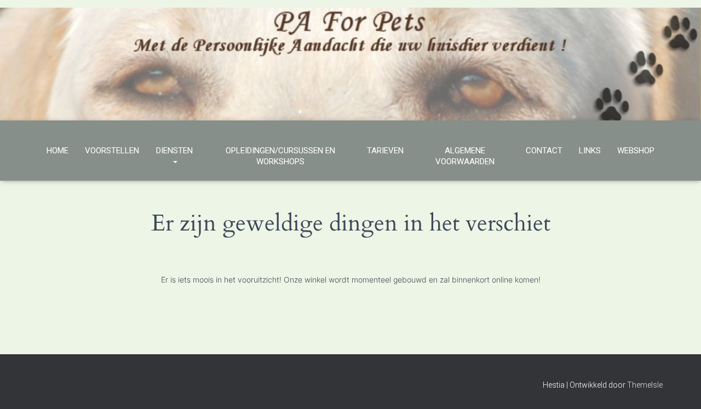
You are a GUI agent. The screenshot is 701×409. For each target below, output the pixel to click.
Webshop (635, 150)
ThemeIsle (645, 385)
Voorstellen (112, 150)
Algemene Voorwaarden (465, 156)
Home (57, 150)
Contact (544, 150)
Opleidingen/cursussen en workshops (280, 156)
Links (590, 150)
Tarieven (385, 150)
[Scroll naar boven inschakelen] (679, 387)
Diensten (174, 150)
